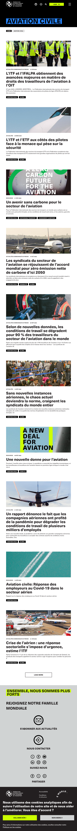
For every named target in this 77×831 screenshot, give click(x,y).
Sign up (38, 721)
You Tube (44, 757)
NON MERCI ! (57, 818)
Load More (38, 675)
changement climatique (47, 218)
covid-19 (22, 471)
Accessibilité (43, 791)
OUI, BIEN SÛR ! (19, 818)
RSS (44, 762)
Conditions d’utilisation (43, 796)
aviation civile (12, 218)
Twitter (33, 757)
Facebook (38, 757)
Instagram (38, 762)
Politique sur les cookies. (12, 827)
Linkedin (33, 762)
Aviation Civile (12, 97)
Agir (55, 4)
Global (22, 97)
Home (9, 31)
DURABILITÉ (23, 284)
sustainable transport (28, 218)
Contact (38, 741)
